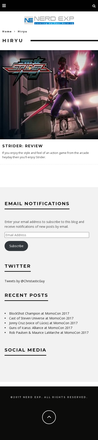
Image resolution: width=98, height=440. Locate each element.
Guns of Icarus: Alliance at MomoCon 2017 (40, 328)
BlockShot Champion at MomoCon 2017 (39, 313)
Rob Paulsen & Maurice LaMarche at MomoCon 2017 (48, 332)
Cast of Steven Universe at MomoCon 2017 (41, 318)
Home (7, 31)
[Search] (94, 5)
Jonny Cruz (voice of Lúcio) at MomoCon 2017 (43, 323)
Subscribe (16, 246)
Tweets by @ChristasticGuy (25, 281)
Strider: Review (22, 146)
